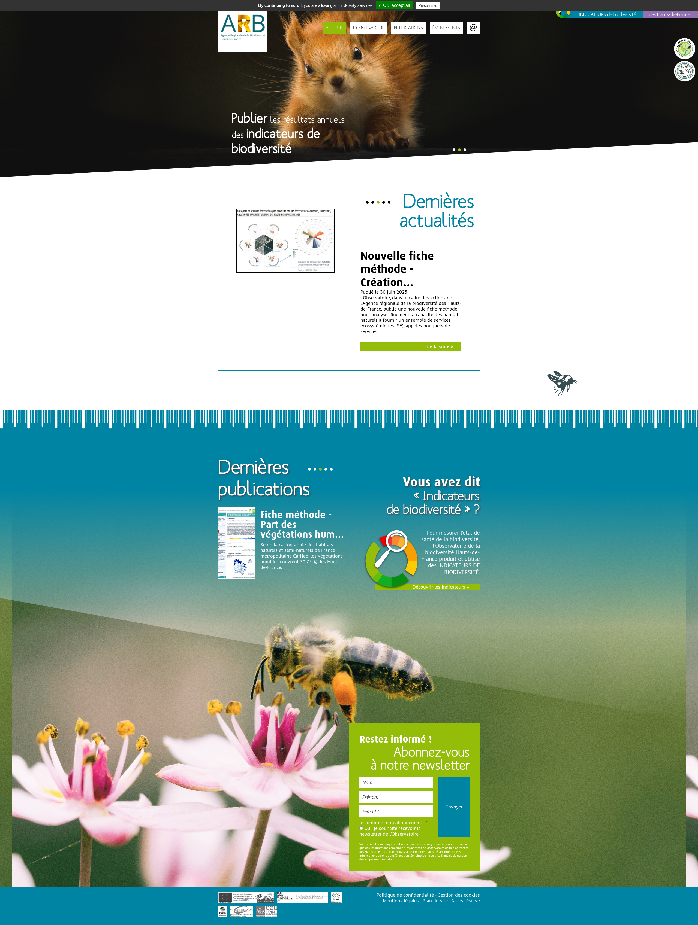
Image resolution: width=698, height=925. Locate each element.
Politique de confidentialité (405, 895)
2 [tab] (459, 149)
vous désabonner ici (441, 852)
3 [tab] (465, 149)
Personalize (428, 6)
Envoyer (454, 807)
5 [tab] (389, 202)
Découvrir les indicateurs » (441, 587)
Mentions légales (401, 900)
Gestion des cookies (459, 895)
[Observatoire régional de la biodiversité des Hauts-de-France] (242, 26)
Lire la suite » (439, 341)
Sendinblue (418, 855)
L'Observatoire (368, 28)
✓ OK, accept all (394, 5)
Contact (473, 28)
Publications (408, 28)
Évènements (446, 28)
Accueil (335, 28)
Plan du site (435, 900)
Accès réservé (465, 900)
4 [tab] (383, 202)
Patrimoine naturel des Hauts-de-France (669, 11)
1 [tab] (454, 149)
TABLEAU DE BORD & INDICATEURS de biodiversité (607, 11)
